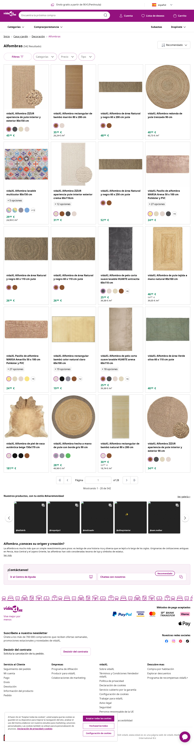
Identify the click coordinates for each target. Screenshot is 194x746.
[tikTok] (187, 641)
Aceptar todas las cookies (98, 718)
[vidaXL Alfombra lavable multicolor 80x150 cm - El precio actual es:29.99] (26, 164)
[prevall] (60, 480)
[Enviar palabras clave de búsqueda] (105, 15)
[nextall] (134, 480)
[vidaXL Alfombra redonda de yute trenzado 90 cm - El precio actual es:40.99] (167, 87)
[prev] (67, 480)
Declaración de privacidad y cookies (34, 728)
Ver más (8, 555)
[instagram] (173, 641)
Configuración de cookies (114, 694)
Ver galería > (183, 496)
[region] (61, 726)
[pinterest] (180, 641)
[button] (75, 5)
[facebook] (166, 641)
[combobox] (64, 15)
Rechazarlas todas (98, 726)
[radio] (8, 129)
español (162, 4)
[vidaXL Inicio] (10, 13)
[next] (126, 480)
